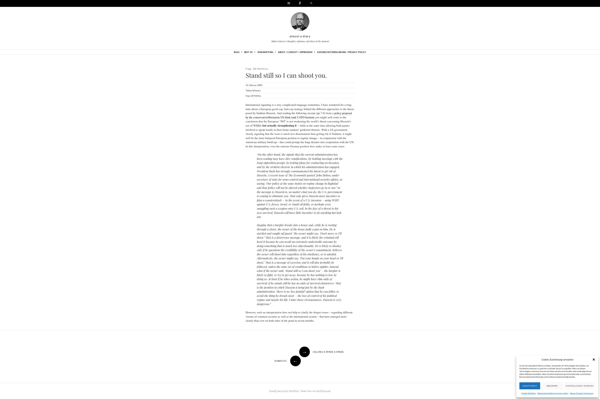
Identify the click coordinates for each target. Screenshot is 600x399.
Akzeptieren (530, 386)
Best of (248, 52)
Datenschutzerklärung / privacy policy (552, 393)
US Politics (260, 68)
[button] (593, 359)
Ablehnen (552, 386)
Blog (237, 52)
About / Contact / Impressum (581, 393)
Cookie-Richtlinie (528, 393)
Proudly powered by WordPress (284, 390)
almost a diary (300, 36)
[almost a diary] (300, 22)
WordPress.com (323, 390)
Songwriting (265, 52)
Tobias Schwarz (253, 90)
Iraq (248, 68)
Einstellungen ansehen (580, 386)
